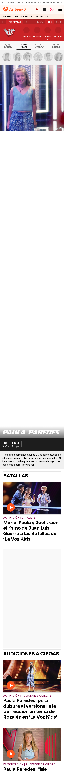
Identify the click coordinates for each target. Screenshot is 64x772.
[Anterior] (2, 2)
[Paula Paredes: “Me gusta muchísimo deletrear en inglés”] (32, 744)
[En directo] (37, 9)
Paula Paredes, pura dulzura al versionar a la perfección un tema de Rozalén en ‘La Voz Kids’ (30, 709)
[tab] (8, 45)
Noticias (41, 16)
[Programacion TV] (44, 9)
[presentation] (8, 45)
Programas (23, 16)
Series (7, 16)
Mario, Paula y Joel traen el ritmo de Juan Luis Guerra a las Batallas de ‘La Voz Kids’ (31, 531)
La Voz (40, 22)
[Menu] (60, 9)
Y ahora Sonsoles (15, 3)
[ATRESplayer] (52, 9)
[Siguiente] (61, 2)
